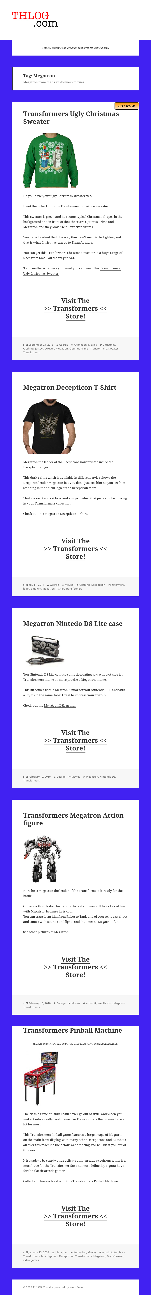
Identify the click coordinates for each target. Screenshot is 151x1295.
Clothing (28, 348)
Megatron (62, 348)
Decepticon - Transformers (107, 584)
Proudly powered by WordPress (63, 1287)
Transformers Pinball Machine (72, 1030)
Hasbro (107, 1003)
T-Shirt (60, 588)
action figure (94, 1003)
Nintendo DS (107, 776)
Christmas (109, 344)
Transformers (31, 352)
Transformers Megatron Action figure (73, 819)
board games (49, 1256)
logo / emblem (32, 588)
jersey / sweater (44, 348)
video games (31, 1260)
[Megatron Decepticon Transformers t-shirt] (75, 426)
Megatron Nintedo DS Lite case (73, 623)
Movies (92, 344)
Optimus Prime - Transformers (88, 348)
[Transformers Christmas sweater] (75, 160)
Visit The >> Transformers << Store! (75, 308)
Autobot (107, 1252)
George (63, 344)
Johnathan (61, 1252)
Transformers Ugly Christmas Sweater (71, 117)
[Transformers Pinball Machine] (75, 1078)
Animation (80, 344)
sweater (113, 348)
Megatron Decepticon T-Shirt (69, 387)
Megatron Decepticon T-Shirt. (66, 514)
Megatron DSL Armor (60, 705)
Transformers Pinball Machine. (96, 1181)
